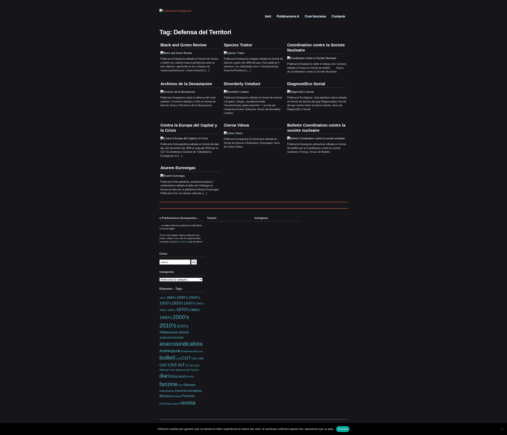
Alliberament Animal (174, 332)
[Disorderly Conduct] (236, 91)
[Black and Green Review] (176, 53)
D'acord (343, 428)
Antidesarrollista (190, 351)
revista (187, 403)
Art (201, 351)
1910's (165, 303)
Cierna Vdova (236, 125)
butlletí (167, 358)
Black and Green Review (183, 45)
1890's (182, 297)
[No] (502, 429)
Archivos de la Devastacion (186, 84)
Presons (188, 396)
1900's (194, 297)
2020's (182, 326)
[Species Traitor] (234, 53)
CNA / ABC (197, 358)
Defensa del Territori (187, 370)
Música (165, 396)
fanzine (168, 384)
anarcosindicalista (180, 344)
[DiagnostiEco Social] (300, 91)
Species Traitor (238, 45)
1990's (165, 317)
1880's (171, 298)
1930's (189, 303)
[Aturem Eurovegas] (172, 175)
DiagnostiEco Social (306, 84)
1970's (182, 309)
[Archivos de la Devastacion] (177, 91)
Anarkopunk (169, 351)
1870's (162, 298)
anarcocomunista (171, 337)
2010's (167, 325)
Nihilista (176, 396)
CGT (186, 358)
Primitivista (165, 403)
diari (164, 376)
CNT (163, 365)
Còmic (172, 370)
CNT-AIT (176, 364)
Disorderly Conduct (242, 84)
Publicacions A (287, 16)
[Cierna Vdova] (233, 133)
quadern (176, 404)
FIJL (180, 385)
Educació (178, 376)
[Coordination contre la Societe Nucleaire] (311, 58)
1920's (177, 303)
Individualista (166, 390)
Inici (267, 16)
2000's (180, 317)
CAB (178, 358)
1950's (163, 310)
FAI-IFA (190, 376)
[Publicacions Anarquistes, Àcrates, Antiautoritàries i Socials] (175, 10)
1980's (194, 310)
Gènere (189, 385)
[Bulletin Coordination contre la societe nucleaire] (316, 138)
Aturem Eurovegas (177, 168)
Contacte (338, 16)
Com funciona (315, 16)
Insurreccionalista (188, 391)
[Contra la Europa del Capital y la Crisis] (184, 138)
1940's (200, 303)
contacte (183, 241)
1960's (171, 310)
